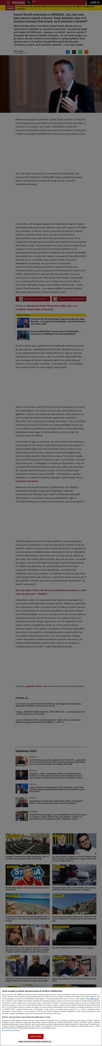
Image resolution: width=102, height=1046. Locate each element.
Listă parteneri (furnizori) (11, 1030)
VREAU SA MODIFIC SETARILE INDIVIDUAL (34, 1041)
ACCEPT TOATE (35, 1036)
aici (92, 1007)
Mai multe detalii (93, 999)
